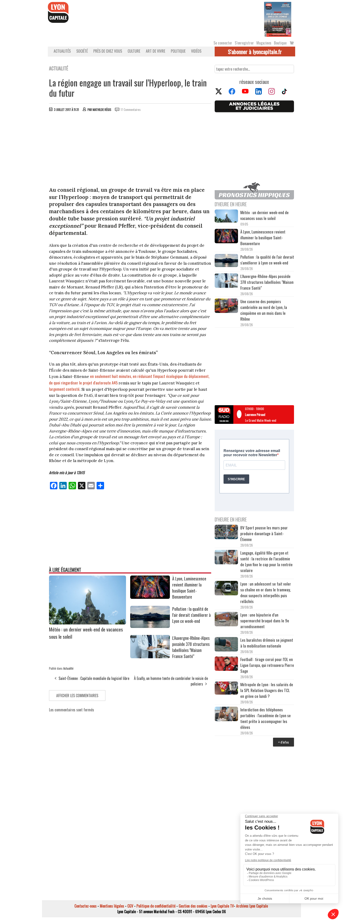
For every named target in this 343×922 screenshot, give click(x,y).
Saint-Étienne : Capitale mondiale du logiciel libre (94, 678)
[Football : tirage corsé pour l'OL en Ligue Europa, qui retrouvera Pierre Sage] (226, 664)
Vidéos (196, 51)
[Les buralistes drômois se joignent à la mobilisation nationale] (226, 645)
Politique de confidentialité (155, 906)
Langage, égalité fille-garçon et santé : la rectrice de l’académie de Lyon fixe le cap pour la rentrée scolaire (266, 561)
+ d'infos (283, 742)
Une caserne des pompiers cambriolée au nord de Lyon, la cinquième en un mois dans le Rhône (263, 310)
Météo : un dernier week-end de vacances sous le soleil (264, 215)
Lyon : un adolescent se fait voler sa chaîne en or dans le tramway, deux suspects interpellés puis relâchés (265, 592)
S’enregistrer (244, 43)
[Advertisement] (130, 150)
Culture (134, 51)
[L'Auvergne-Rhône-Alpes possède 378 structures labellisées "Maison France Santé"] (150, 656)
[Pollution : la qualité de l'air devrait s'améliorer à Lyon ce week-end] (150, 626)
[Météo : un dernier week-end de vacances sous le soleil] (87, 623)
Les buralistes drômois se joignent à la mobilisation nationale (266, 643)
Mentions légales (112, 906)
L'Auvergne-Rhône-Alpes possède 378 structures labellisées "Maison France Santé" (191, 647)
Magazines (263, 43)
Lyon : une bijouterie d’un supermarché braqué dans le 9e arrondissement (264, 620)
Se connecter (223, 43)
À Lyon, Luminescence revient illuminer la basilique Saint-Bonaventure (189, 588)
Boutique (280, 43)
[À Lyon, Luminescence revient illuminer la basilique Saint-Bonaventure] (150, 597)
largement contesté (64, 389)
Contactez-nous (85, 906)
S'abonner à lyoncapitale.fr (255, 51)
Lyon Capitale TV (222, 906)
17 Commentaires (131, 109)
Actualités (62, 51)
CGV (130, 906)
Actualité (68, 668)
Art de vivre (155, 51)
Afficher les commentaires (77, 695)
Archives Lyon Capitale (252, 906)
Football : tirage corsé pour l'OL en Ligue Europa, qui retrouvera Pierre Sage (267, 665)
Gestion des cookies (193, 906)
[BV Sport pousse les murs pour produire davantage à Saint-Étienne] (226, 533)
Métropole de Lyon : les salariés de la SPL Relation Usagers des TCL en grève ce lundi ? (266, 690)
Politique (178, 51)
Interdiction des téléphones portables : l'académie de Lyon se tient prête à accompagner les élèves (265, 718)
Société (82, 51)
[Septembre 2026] (277, 19)
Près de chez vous (107, 51)
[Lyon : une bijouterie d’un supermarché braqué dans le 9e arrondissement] (226, 620)
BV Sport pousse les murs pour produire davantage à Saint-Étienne (264, 533)
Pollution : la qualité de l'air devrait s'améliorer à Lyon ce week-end (191, 615)
